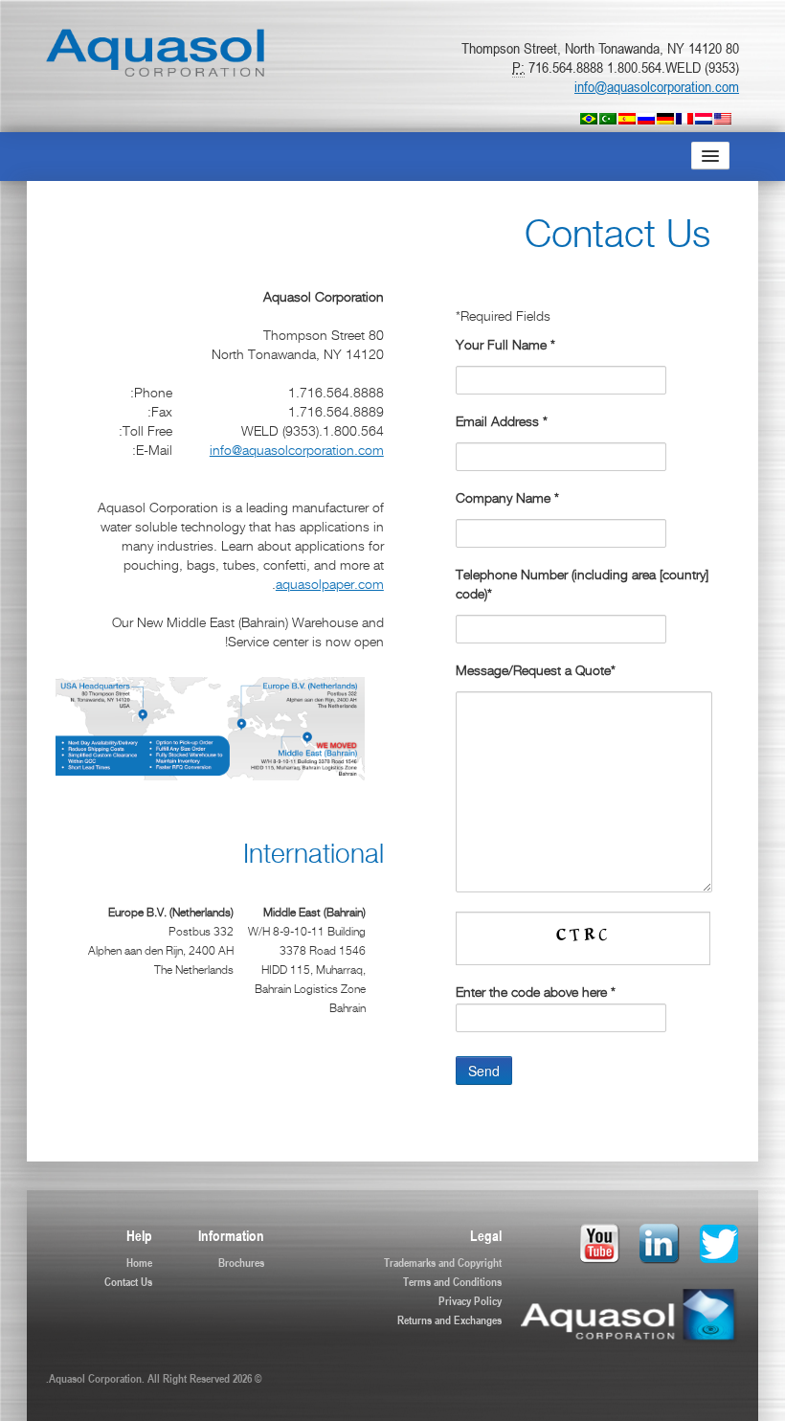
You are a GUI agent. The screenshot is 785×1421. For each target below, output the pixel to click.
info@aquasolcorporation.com (656, 86)
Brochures (241, 1262)
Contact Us (128, 1281)
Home (139, 1262)
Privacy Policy (470, 1300)
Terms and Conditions (452, 1281)
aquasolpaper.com (330, 586)
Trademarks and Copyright (443, 1262)
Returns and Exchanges (449, 1319)
